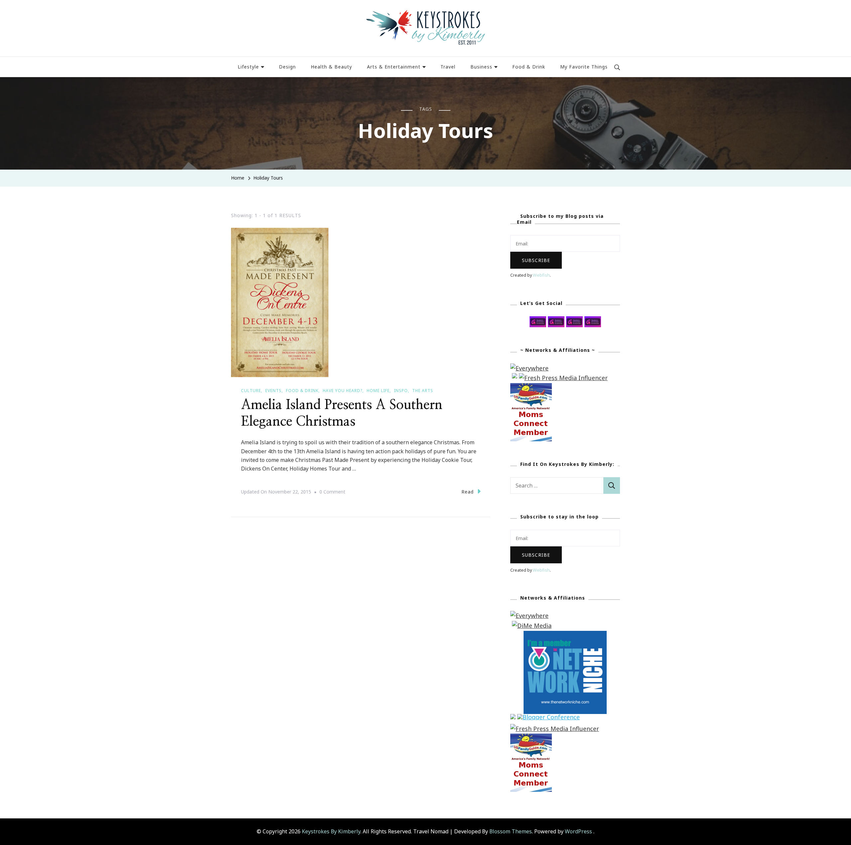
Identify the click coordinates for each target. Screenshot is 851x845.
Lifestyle (248, 67)
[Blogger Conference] (548, 719)
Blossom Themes (510, 831)
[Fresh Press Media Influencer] (563, 378)
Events (273, 390)
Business (481, 67)
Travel (447, 67)
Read (467, 492)
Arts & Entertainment (394, 67)
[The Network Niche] (565, 635)
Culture (251, 390)
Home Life (378, 390)
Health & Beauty (331, 67)
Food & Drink (528, 67)
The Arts (422, 390)
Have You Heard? (342, 390)
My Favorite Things (584, 67)
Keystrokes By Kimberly (331, 831)
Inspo (401, 390)
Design (287, 67)
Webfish (541, 275)
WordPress (578, 831)
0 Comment (332, 492)
